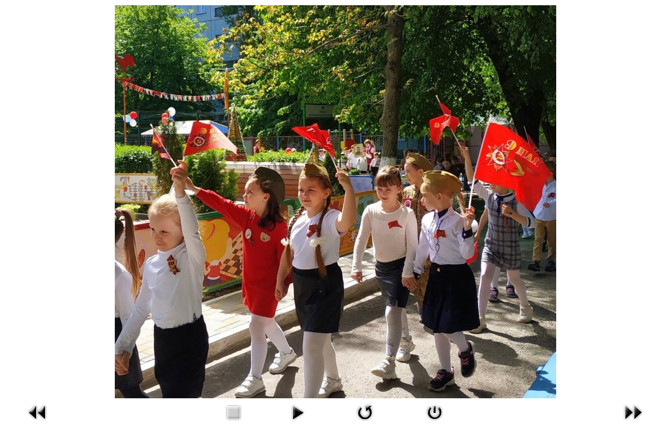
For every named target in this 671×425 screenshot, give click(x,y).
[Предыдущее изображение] (37, 411)
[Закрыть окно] (434, 411)
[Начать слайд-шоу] (297, 411)
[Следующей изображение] (633, 411)
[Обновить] (364, 411)
